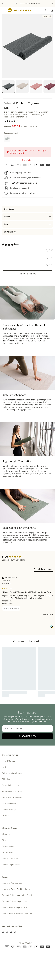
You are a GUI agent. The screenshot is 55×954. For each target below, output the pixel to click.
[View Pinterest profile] (11, 932)
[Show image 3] (36, 86)
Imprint (5, 815)
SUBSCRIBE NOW (27, 736)
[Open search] (45, 10)
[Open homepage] (19, 10)
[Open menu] (3, 10)
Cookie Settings (9, 809)
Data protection (9, 803)
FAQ (4, 767)
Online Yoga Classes (11, 864)
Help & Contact (8, 761)
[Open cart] (51, 10)
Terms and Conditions (12, 797)
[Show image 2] (22, 86)
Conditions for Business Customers (18, 913)
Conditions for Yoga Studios (14, 907)
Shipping (6, 779)
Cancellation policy (10, 785)
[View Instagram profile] (7, 932)
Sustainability (8, 846)
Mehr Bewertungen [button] (11, 608)
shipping (34, 126)
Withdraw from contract (13, 791)
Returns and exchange (12, 773)
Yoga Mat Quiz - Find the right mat (17, 889)
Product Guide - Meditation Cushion (18, 895)
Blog (4, 840)
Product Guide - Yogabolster (14, 901)
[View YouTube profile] (15, 932)
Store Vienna (7, 852)
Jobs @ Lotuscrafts (11, 858)
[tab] (43, 570)
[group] (27, 557)
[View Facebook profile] (3, 932)
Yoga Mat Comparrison (12, 883)
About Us (6, 834)
